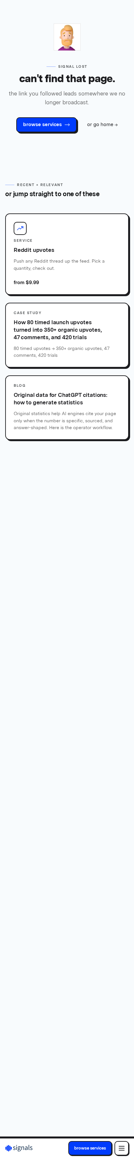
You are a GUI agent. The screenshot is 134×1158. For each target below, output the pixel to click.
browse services (90, 1148)
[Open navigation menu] (121, 1148)
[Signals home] (19, 1148)
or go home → (102, 124)
